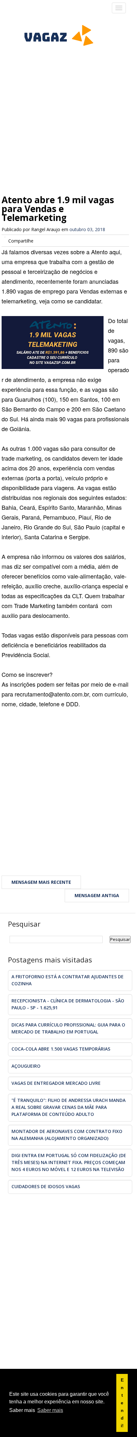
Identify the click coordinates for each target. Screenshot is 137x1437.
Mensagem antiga (97, 895)
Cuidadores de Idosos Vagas (45, 1186)
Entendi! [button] (122, 1402)
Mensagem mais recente (41, 882)
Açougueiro (25, 1066)
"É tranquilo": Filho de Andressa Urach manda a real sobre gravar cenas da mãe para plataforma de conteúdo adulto (68, 1107)
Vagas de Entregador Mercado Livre (56, 1083)
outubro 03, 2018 (87, 229)
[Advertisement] (68, 109)
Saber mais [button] (50, 1410)
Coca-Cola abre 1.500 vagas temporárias (60, 1049)
